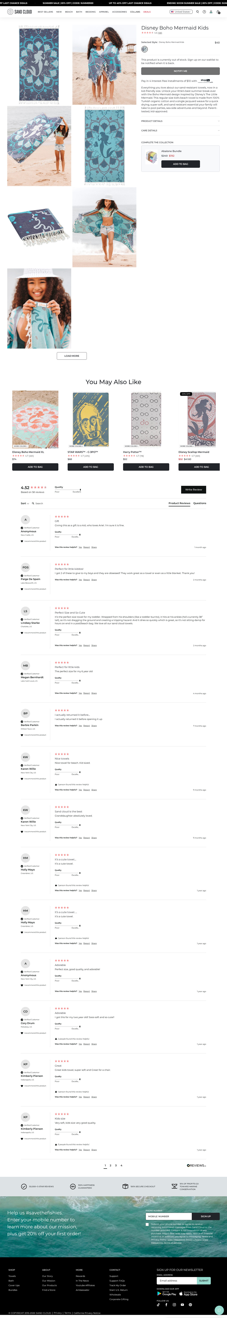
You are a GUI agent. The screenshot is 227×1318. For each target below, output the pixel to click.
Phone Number (154, 1210)
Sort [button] (24, 503)
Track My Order (117, 1285)
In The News (82, 1280)
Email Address (165, 1275)
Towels (12, 1276)
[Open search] (197, 12)
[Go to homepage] (19, 12)
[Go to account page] (211, 12)
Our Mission (48, 1280)
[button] (105, 1166)
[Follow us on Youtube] (182, 1304)
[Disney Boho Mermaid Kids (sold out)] (144, 49)
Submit (203, 1280)
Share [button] (94, 547)
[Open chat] (219, 1310)
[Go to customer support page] (204, 12)
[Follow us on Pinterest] (190, 1304)
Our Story (47, 1276)
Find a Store (48, 1290)
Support (113, 1276)
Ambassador (82, 1290)
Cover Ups (14, 1285)
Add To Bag (180, 164)
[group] (37, 487)
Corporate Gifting (118, 1299)
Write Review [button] (193, 489)
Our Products (49, 1285)
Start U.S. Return (118, 1290)
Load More (71, 355)
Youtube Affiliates (85, 1285)
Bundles (12, 1290)
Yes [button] (80, 547)
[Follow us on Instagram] (174, 1304)
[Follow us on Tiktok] (158, 1304)
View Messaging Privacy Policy (185, 1239)
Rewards (80, 1276)
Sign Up (206, 1216)
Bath (11, 1280)
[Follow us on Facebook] (166, 1304)
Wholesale (115, 1294)
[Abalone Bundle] (151, 159)
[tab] (179, 504)
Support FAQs (117, 1280)
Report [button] (86, 547)
